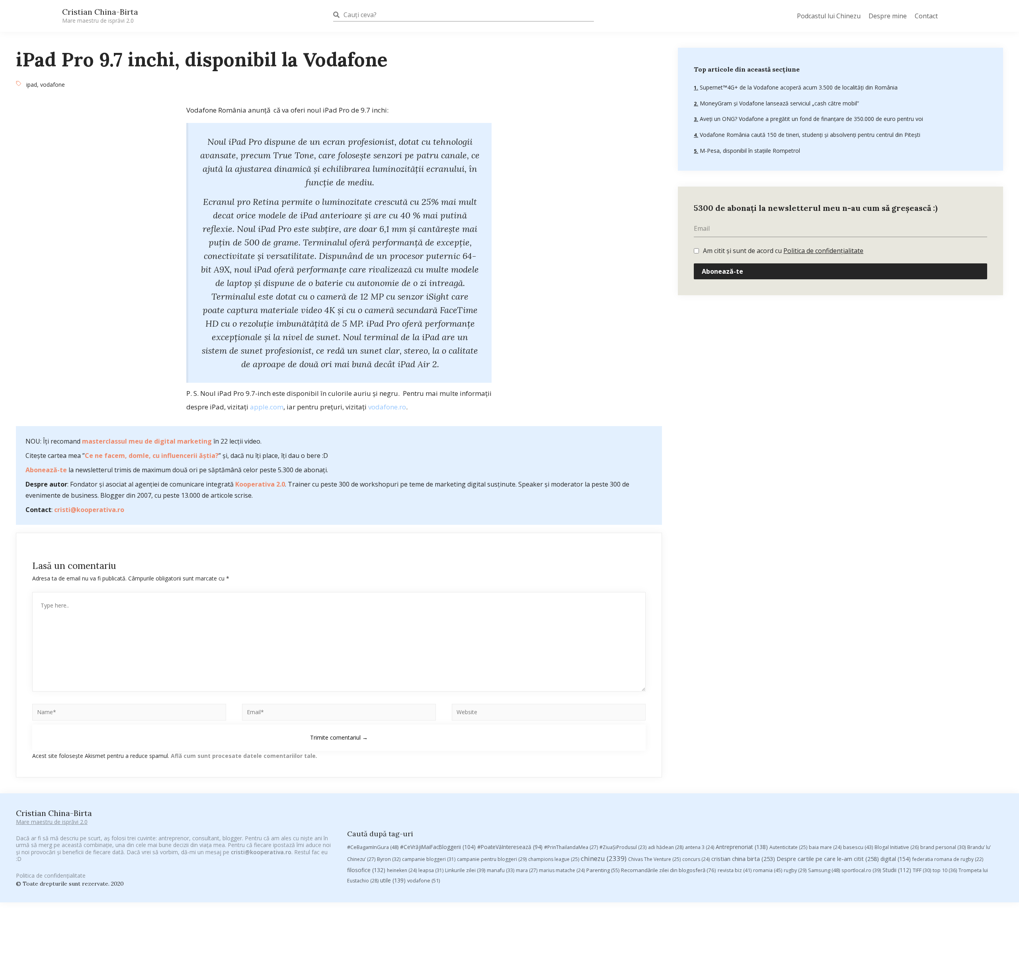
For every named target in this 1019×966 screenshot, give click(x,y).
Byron (388, 859)
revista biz (735, 870)
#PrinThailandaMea (571, 847)
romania (767, 870)
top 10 (945, 870)
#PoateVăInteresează (510, 847)
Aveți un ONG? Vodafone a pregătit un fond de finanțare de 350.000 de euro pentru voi (810, 119)
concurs (696, 859)
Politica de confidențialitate (823, 250)
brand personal (943, 847)
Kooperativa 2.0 (260, 484)
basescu (858, 847)
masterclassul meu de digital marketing (147, 441)
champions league (553, 859)
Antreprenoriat (742, 847)
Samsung (824, 870)
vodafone (52, 84)
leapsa (430, 870)
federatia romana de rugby (947, 859)
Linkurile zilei (465, 870)
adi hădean (665, 847)
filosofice (366, 870)
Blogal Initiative (897, 847)
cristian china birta (743, 859)
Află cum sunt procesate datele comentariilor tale (243, 756)
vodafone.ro (387, 406)
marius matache (562, 870)
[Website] (549, 713)
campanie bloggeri (428, 859)
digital (895, 859)
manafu (500, 870)
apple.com (266, 406)
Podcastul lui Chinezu (829, 16)
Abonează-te (46, 469)
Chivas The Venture (654, 859)
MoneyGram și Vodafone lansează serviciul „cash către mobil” (778, 103)
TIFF (922, 870)
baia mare (825, 847)
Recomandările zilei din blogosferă (668, 870)
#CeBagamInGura (372, 847)
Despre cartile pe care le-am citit (828, 859)
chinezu (604, 858)
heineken (402, 870)
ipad (31, 84)
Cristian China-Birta (100, 15)
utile (393, 880)
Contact (926, 16)
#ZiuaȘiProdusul (622, 847)
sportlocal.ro (861, 870)
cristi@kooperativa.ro (89, 509)
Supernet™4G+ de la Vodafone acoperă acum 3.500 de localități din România (798, 87)
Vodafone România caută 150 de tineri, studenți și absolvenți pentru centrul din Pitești (809, 134)
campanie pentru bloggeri (492, 859)
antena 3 (699, 847)
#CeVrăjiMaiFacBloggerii (438, 847)
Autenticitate (788, 847)
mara (526, 870)
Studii (896, 870)
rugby (795, 870)
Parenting (602, 870)
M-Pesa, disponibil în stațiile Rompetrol (749, 150)
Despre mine (888, 16)
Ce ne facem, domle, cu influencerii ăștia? (152, 455)
